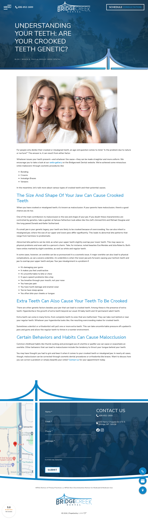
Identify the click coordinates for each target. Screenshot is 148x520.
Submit (52, 469)
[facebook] (98, 431)
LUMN (80, 513)
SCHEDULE (125, 7)
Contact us (73, 359)
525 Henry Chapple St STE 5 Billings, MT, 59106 (111, 423)
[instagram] (102, 431)
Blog (17, 59)
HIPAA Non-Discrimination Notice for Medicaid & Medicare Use (88, 488)
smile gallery (56, 162)
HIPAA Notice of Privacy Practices (48, 488)
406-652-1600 (25, 7)
